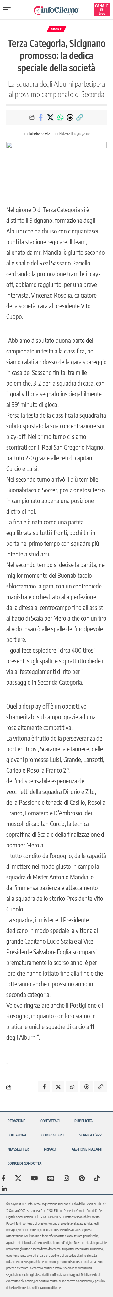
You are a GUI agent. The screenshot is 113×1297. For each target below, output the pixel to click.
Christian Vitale (38, 134)
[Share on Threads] (70, 117)
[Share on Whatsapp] (60, 117)
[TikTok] (97, 1178)
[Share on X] (50, 117)
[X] (18, 1178)
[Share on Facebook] (40, 117)
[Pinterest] (81, 1178)
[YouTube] (34, 1178)
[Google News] (51, 1178)
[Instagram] (66, 1178)
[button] (8, 9)
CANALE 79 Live (101, 9)
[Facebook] (3, 1178)
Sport (56, 29)
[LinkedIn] (4, 1189)
